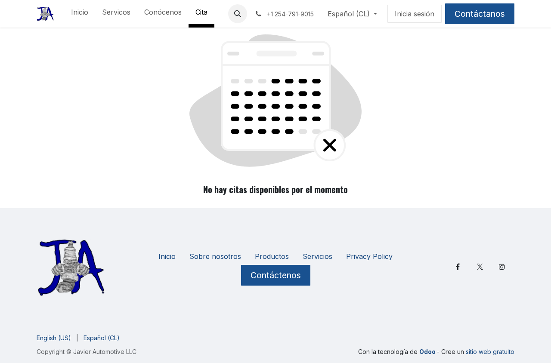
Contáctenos (276, 275)
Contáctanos (480, 14)
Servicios (317, 256)
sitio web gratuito (490, 351)
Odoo (428, 351)
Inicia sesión (414, 13)
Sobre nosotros (215, 256)
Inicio (167, 256)
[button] (237, 13)
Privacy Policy (369, 256)
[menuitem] (79, 14)
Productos (272, 256)
